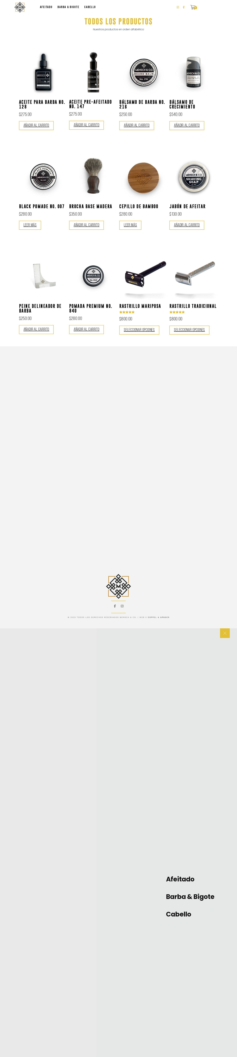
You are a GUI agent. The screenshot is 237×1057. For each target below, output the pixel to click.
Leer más (30, 225)
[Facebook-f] (115, 606)
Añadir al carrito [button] (36, 125)
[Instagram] (122, 606)
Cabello (90, 7)
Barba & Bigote (68, 7)
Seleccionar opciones (139, 330)
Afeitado (46, 7)
